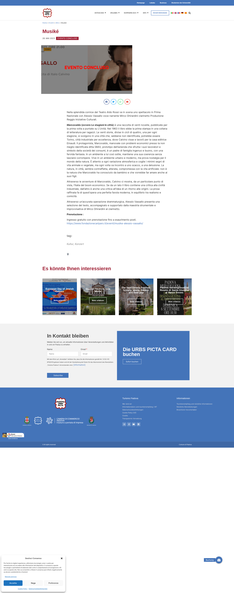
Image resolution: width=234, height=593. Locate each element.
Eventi (51, 23)
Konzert (79, 244)
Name (49, 349)
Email (83, 349)
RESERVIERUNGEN (160, 13)
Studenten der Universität (180, 3)
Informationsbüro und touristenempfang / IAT (139, 407)
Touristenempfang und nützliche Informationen (194, 404)
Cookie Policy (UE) (129, 413)
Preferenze (53, 583)
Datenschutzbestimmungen (38, 589)
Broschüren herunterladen (187, 410)
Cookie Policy (22, 589)
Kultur (70, 244)
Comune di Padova (185, 444)
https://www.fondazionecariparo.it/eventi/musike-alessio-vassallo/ (105, 223)
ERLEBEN (113, 13)
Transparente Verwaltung (132, 418)
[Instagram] (124, 424)
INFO (144, 13)
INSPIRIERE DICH (130, 13)
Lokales (152, 3)
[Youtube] (134, 424)
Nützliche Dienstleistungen (187, 407)
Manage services (11, 577)
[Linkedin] (138, 424)
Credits (125, 416)
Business (163, 3)
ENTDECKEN (99, 13)
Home (44, 23)
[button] (61, 558)
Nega (33, 583)
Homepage (141, 3)
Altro (57, 23)
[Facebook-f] (129, 424)
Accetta (13, 583)
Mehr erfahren (60, 300)
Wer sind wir (127, 404)
